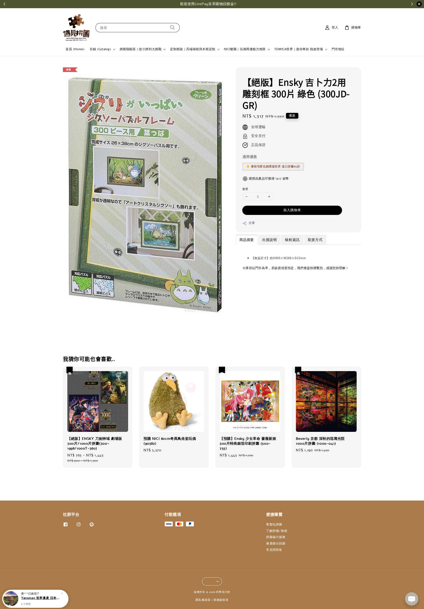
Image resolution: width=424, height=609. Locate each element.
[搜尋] (172, 27)
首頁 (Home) (75, 49)
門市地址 (338, 49)
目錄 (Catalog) (100, 49)
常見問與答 (274, 550)
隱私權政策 (203, 600)
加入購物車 (292, 210)
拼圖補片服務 (276, 537)
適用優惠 (249, 157)
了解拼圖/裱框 (276, 531)
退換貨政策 (221, 600)
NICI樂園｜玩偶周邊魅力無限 (245, 49)
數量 (245, 189)
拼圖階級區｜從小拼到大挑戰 (141, 49)
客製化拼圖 (274, 525)
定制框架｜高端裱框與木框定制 (192, 49)
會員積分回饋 (276, 543)
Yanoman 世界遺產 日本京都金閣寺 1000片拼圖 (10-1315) (40, 597)
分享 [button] (252, 223)
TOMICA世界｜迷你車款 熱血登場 (298, 49)
